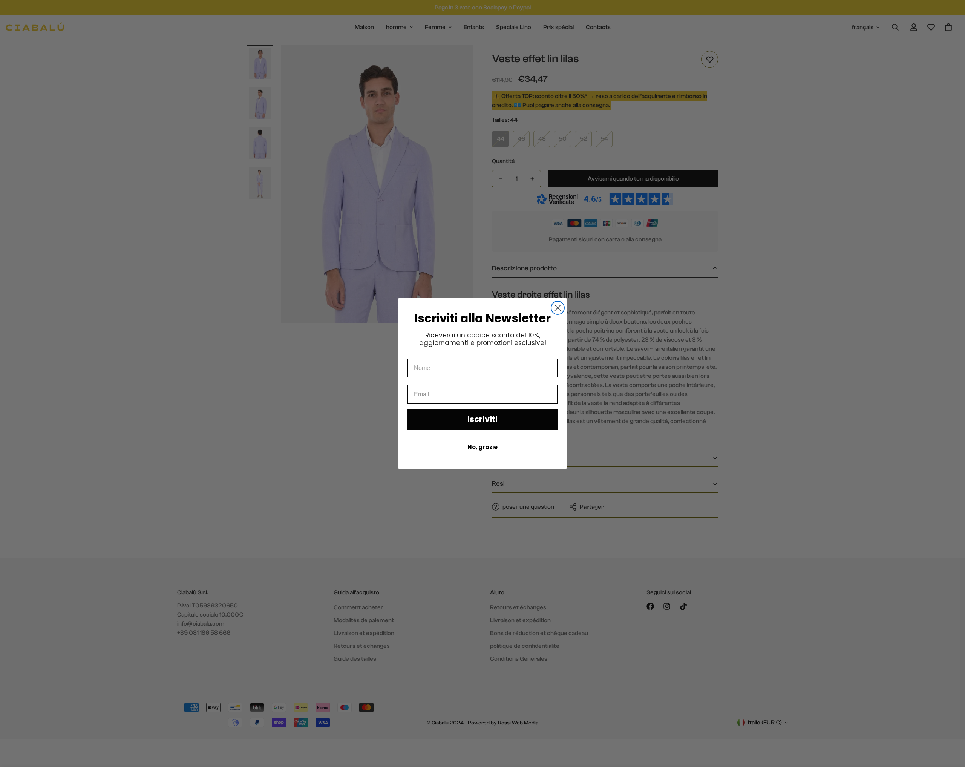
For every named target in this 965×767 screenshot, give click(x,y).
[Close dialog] (557, 307)
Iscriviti (482, 419)
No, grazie (482, 447)
